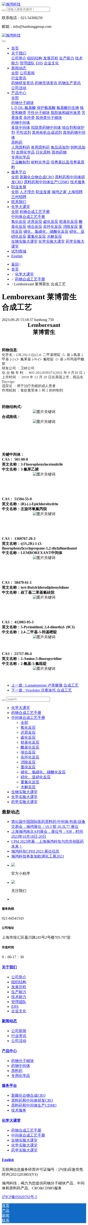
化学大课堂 (24, 274)
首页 (15, 48)
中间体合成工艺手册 (28, 718)
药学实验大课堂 (24, 802)
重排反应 (28, 767)
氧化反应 (28, 727)
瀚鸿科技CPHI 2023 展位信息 (35, 851)
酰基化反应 (30, 747)
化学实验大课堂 (24, 797)
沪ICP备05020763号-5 (19, 1197)
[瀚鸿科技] (44, 4)
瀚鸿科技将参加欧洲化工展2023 (37, 856)
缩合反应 (28, 752)
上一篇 (45, 685)
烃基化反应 (30, 742)
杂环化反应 (30, 757)
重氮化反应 (30, 782)
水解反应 (28, 787)
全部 (15, 73)
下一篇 (41, 690)
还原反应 (28, 732)
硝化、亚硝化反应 (36, 777)
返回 (15, 264)
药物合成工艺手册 (30, 279)
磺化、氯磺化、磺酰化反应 (43, 772)
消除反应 (28, 762)
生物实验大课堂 (24, 792)
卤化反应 (28, 737)
